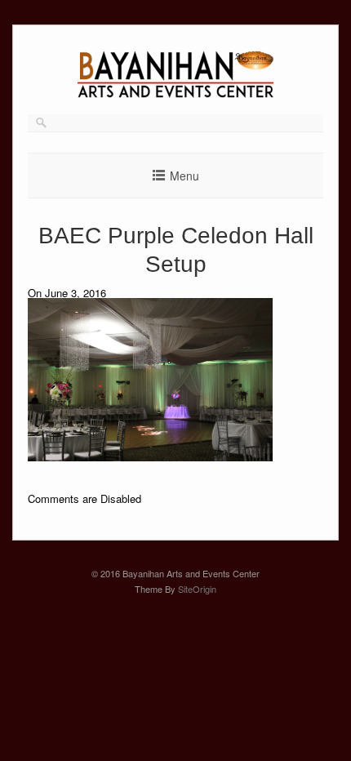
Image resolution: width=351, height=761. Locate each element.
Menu (184, 175)
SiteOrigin (197, 588)
